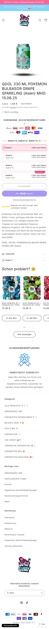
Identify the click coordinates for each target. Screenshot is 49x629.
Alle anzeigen (24, 334)
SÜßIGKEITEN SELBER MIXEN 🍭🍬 (21, 417)
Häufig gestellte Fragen (16, 479)
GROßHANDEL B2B (13, 411)
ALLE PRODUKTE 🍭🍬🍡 (16, 406)
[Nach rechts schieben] (29, 327)
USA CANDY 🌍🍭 (13, 440)
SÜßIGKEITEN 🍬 (12, 434)
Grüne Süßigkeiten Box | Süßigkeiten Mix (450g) (32, 304)
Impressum (10, 517)
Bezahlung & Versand (14, 534)
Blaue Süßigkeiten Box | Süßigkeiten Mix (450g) (11, 304)
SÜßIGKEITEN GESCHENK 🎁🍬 (19, 457)
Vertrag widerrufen (13, 546)
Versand (13, 107)
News (7, 501)
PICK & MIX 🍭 (11, 428)
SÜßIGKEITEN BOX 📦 (15, 451)
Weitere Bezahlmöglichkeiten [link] (24, 200)
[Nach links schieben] (19, 327)
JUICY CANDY (26, 623)
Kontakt (8, 484)
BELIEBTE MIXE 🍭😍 (14, 423)
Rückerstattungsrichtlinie (16, 496)
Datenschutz (10, 523)
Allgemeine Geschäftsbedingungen (21, 490)
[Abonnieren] (41, 593)
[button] (3, 20)
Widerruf (9, 529)
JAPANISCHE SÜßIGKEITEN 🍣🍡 (20, 445)
